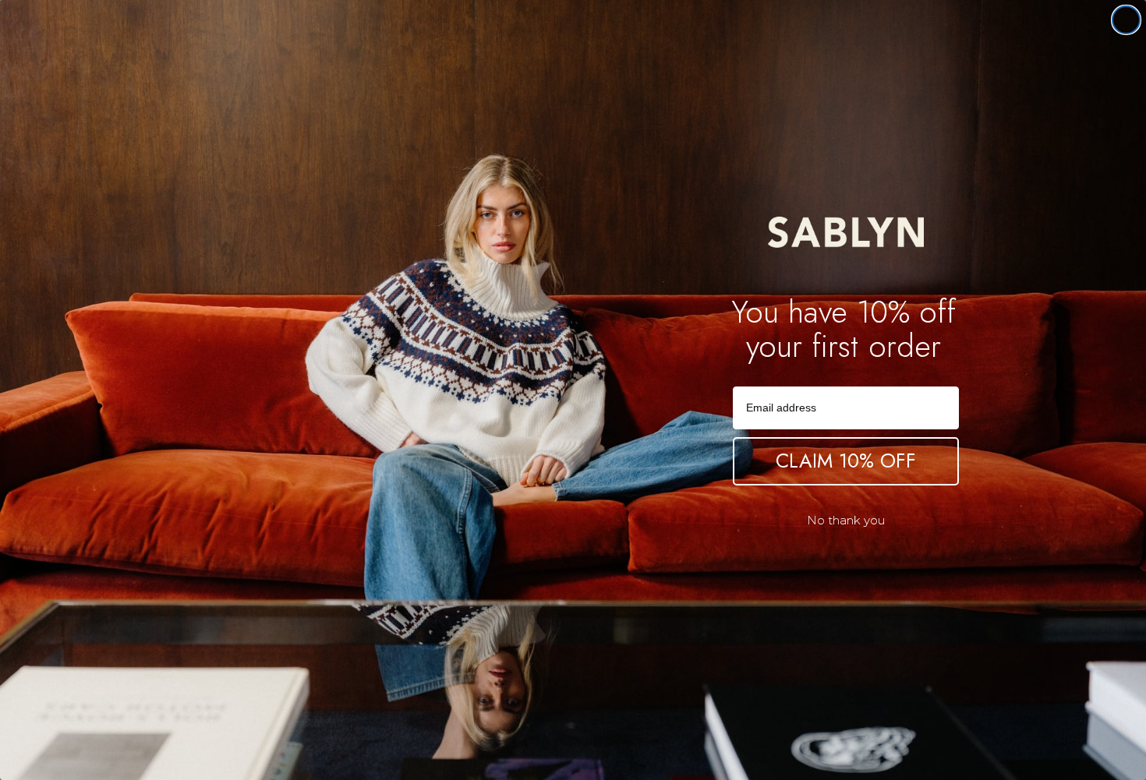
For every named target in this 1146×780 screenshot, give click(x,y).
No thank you (846, 520)
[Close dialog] (1126, 20)
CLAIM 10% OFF (846, 460)
